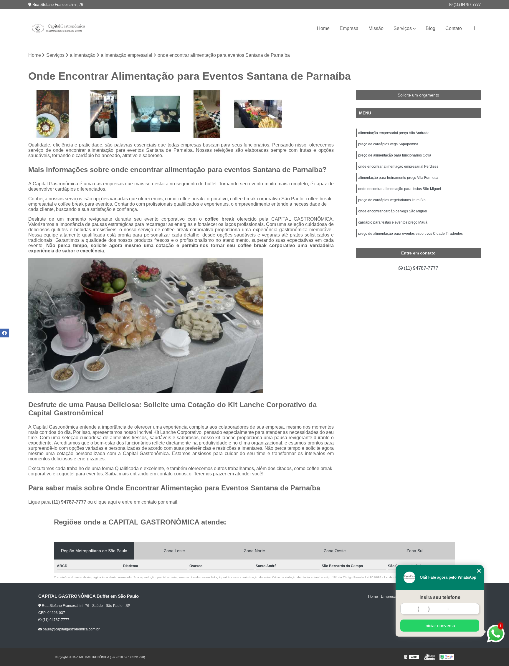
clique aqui (105, 502)
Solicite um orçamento (418, 95)
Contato (453, 28)
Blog (430, 28)
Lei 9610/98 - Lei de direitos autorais (390, 577)
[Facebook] (4, 333)
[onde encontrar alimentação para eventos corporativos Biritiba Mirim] (207, 114)
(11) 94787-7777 (466, 4)
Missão (376, 28)
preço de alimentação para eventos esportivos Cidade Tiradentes (410, 234)
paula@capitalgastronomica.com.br (71, 629)
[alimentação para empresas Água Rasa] (155, 114)
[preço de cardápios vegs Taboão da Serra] (52, 114)
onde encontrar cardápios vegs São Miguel (392, 211)
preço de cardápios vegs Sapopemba (388, 144)
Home (323, 28)
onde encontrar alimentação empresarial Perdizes (398, 166)
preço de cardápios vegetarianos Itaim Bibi (392, 200)
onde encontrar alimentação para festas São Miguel (399, 189)
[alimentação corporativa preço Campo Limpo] (258, 114)
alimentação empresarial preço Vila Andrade (393, 133)
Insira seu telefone (439, 597)
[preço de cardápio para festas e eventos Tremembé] (104, 114)
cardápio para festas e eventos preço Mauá (392, 222)
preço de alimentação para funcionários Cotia (394, 155)
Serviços (403, 28)
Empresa (349, 28)
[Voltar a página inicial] (57, 28)
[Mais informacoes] (474, 28)
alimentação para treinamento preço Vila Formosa (398, 178)
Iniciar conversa (439, 625)
